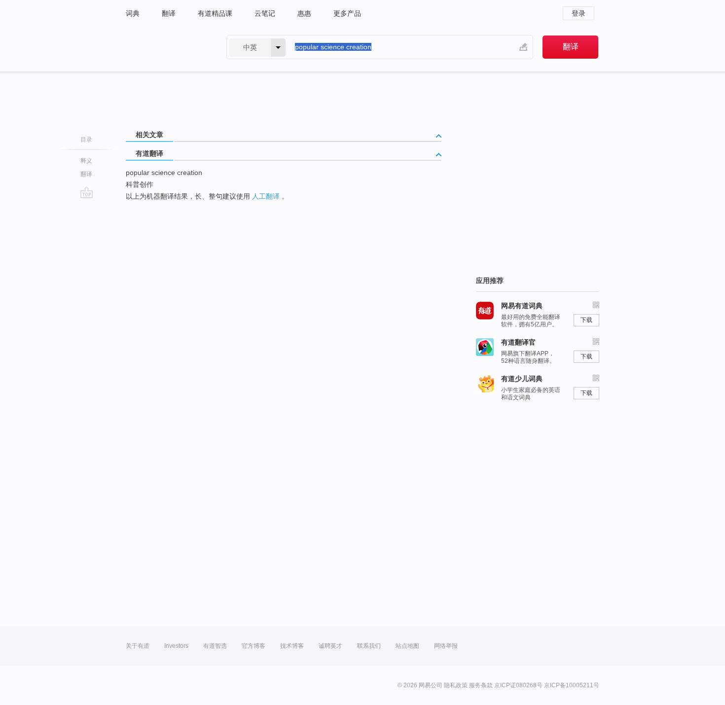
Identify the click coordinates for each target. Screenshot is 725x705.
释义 (86, 160)
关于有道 (137, 645)
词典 (133, 13)
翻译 (169, 13)
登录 (578, 13)
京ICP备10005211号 (571, 685)
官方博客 (253, 645)
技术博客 (292, 645)
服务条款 (481, 685)
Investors (176, 645)
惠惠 (304, 13)
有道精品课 (215, 13)
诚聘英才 (330, 645)
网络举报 (446, 645)
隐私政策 (456, 685)
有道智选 (215, 645)
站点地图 (407, 645)
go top (86, 192)
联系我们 (369, 645)
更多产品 (347, 13)
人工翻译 (266, 196)
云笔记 (264, 13)
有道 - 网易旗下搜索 (166, 47)
